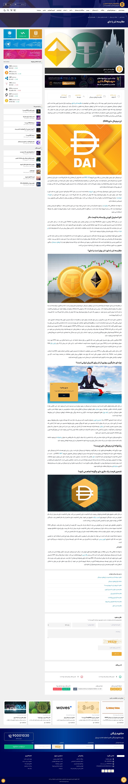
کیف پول (105, 412)
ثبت (32, 743)
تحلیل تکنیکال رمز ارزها (57, 766)
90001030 (21, 736)
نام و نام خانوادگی (120, 743)
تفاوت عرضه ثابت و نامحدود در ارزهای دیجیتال (110, 577)
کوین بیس (102, 539)
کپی (75, 689)
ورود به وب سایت (28, 759)
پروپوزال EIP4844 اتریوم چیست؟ (18, 718)
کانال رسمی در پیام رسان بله (77, 769)
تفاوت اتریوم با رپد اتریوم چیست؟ (113, 586)
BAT (61, 454)
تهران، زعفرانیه (109, 759)
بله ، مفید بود (66, 689)
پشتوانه (59, 437)
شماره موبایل (91, 743)
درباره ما (39, 10)
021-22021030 (108, 761)
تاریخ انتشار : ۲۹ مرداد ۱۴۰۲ (22, 715)
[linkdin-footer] (103, 771)
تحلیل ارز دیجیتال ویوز (93, 718)
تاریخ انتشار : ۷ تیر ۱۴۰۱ (120, 715)
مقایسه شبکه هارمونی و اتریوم (113, 602)
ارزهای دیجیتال (56, 242)
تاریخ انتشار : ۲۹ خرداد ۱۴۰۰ (95, 715)
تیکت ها (30, 769)
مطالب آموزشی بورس (58, 759)
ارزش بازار (53, 343)
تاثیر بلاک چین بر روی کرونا (68, 718)
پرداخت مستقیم (28, 766)
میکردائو (115, 466)
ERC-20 (87, 178)
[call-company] (14, 10)
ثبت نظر (117, 654)
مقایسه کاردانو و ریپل (116, 594)
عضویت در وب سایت (27, 761)
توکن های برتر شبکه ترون (44, 718)
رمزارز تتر (105, 206)
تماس (44, 10)
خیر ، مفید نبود (57, 689)
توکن (101, 426)
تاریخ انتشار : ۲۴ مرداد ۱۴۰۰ (46, 715)
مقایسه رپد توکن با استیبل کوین (113, 590)
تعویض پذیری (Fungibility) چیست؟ (115, 718)
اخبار (71, 10)
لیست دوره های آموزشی (57, 761)
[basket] (11, 10)
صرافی (97, 409)
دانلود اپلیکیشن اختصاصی (77, 761)
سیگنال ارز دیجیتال (79, 10)
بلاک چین (85, 555)
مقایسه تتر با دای (117, 606)
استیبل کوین (97, 420)
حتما (64, 395)
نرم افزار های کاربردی (78, 764)
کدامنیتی (62, 743)
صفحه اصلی (121, 10)
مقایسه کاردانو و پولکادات (115, 598)
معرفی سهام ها (59, 764)
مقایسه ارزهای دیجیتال (102, 17)
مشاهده (121, 723)
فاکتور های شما (28, 764)
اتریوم (91, 192)
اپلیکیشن (59, 10)
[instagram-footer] (106, 771)
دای (94, 457)
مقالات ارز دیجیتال (113, 17)
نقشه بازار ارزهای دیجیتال (115, 582)
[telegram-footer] (112, 771)
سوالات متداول (79, 759)
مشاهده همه (6, 61)
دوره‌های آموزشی (111, 10)
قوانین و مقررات (79, 766)
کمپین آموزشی (51, 10)
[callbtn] (3, 781)
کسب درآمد (96, 517)
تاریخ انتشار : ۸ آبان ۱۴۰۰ (71, 715)
